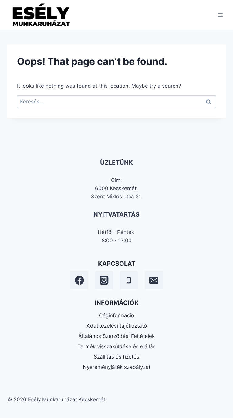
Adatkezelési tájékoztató (116, 326)
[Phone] (129, 280)
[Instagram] (104, 280)
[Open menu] (220, 15)
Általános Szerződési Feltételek (116, 336)
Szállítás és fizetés (116, 357)
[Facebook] (79, 280)
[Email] (154, 280)
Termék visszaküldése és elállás (116, 346)
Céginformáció (116, 315)
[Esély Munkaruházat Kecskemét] (40, 15)
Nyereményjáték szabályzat (116, 367)
